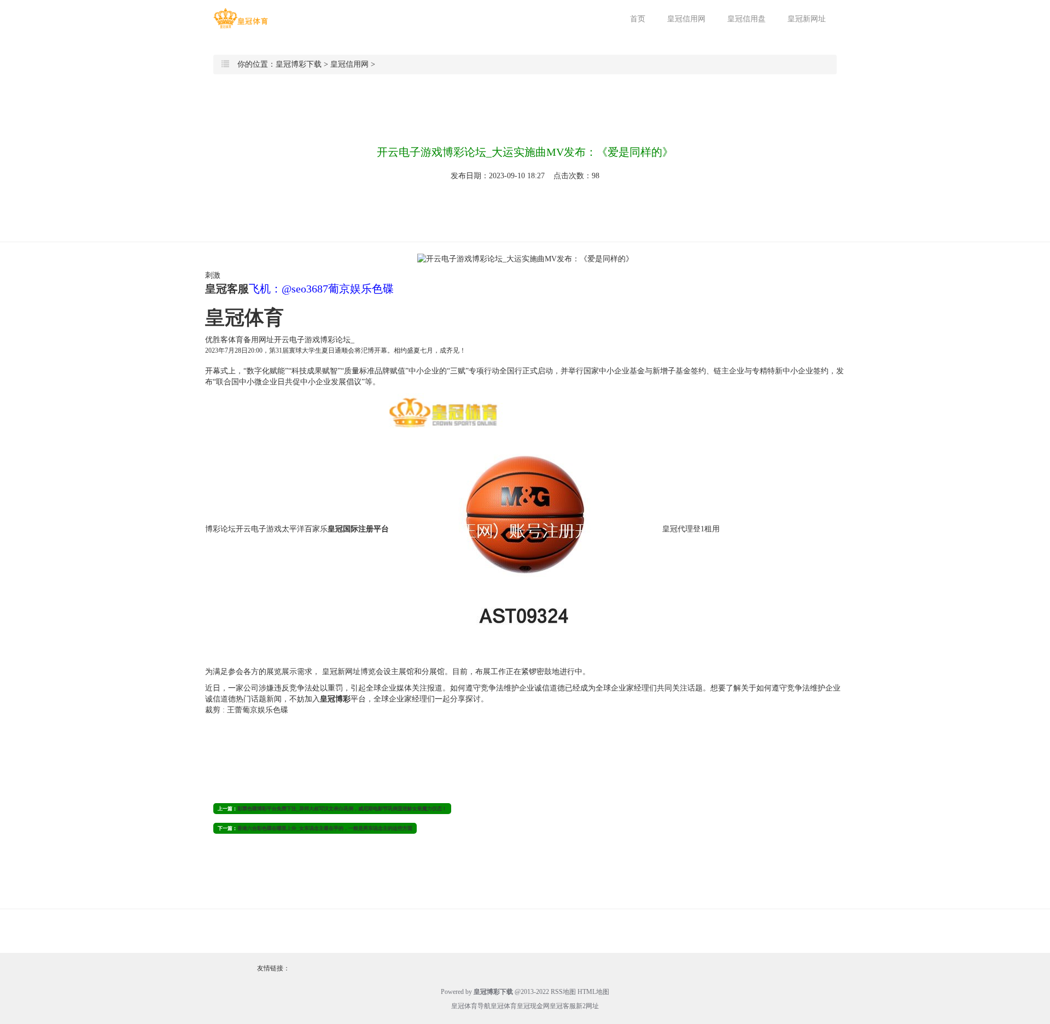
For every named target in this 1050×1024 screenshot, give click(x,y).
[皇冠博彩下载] (240, 18)
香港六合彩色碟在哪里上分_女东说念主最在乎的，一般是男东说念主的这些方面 (324, 828)
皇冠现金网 (533, 1006)
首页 (637, 19)
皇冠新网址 (807, 19)
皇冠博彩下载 (299, 64)
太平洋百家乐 (305, 529)
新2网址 (587, 1006)
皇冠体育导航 (471, 1006)
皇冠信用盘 (746, 19)
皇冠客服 (563, 1006)
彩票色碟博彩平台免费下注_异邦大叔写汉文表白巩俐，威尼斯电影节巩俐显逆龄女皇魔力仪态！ (342, 808)
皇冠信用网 (686, 19)
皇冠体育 (504, 1006)
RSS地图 (563, 992)
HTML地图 (593, 992)
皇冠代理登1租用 (691, 529)
